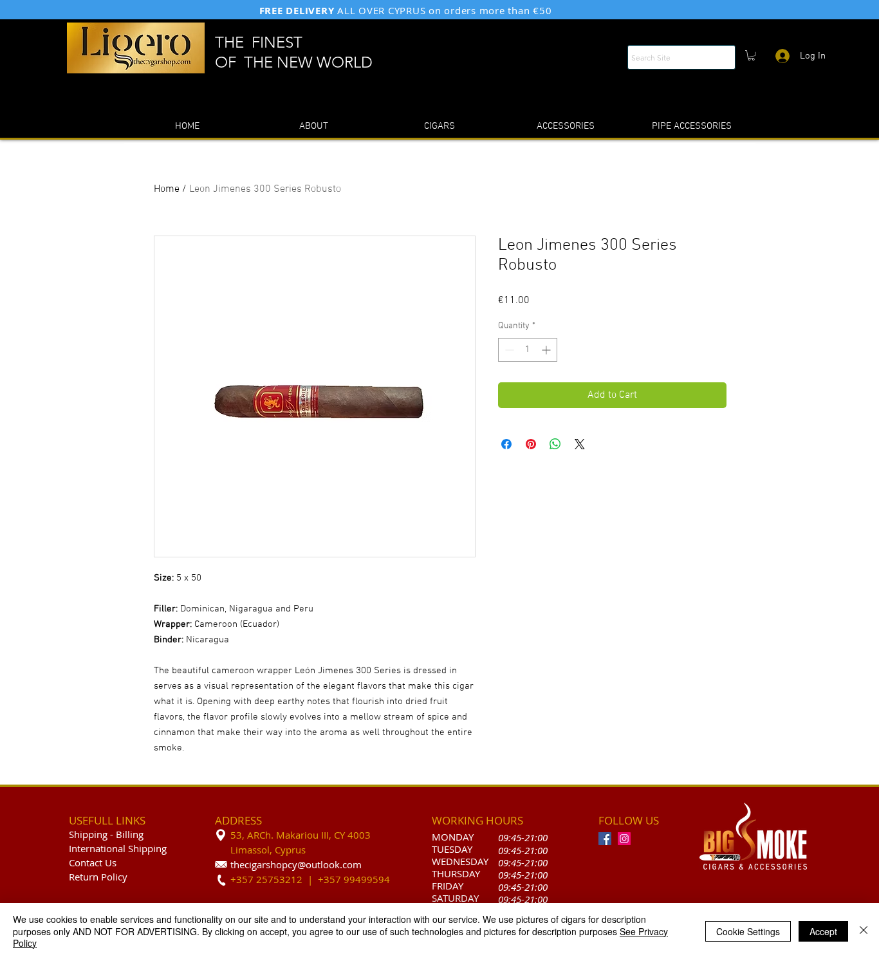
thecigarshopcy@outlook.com (296, 864)
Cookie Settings (748, 931)
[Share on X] (580, 444)
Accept (823, 931)
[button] (751, 55)
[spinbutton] (527, 350)
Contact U (90, 862)
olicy (117, 876)
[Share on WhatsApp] (555, 444)
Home (167, 189)
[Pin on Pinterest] (531, 444)
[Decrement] (508, 350)
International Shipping (118, 848)
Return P (88, 876)
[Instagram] (624, 838)
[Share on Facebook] (506, 444)
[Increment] (547, 350)
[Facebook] (604, 838)
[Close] (863, 931)
